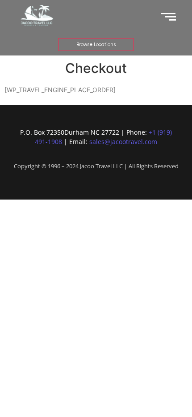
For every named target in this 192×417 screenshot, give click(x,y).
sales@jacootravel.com (123, 141)
